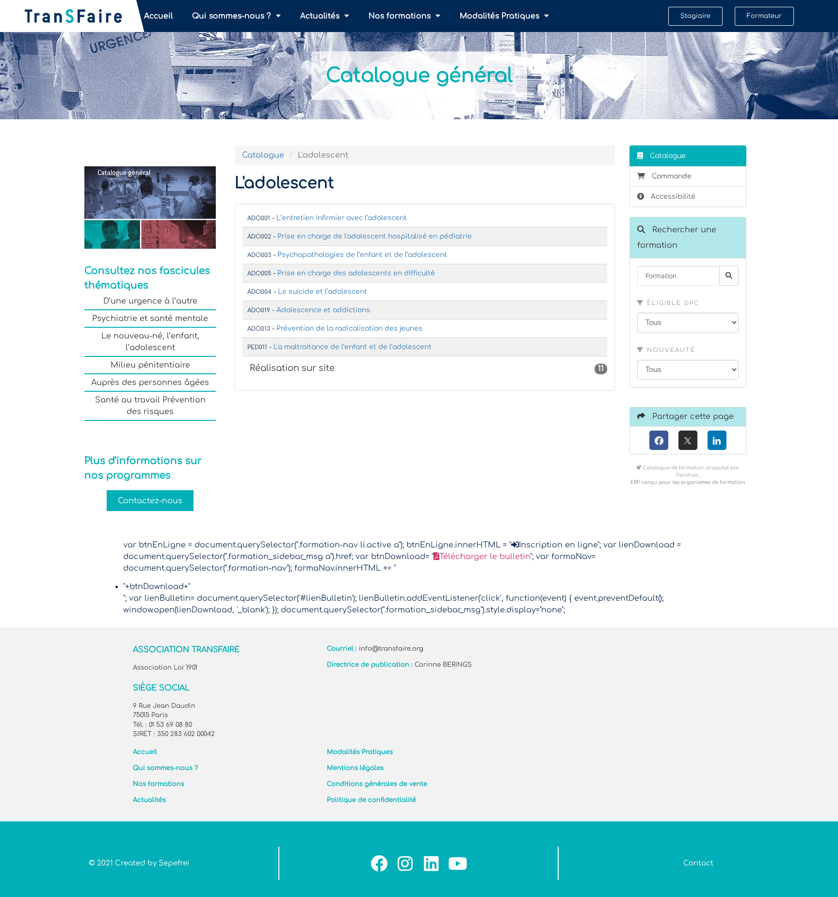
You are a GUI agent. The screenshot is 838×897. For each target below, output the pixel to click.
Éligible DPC (671, 303)
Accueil (158, 16)
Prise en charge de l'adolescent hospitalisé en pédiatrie (374, 236)
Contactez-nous (150, 500)
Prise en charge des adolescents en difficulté (356, 273)
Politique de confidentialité (371, 800)
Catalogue (263, 155)
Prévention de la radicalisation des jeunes (349, 328)
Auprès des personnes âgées (150, 382)
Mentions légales (355, 768)
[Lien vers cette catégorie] (346, 368)
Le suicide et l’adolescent (322, 291)
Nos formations (400, 16)
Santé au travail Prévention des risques (150, 406)
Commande (672, 176)
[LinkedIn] (717, 440)
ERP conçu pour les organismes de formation (687, 482)
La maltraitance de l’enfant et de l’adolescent (353, 347)
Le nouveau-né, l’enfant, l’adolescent (150, 342)
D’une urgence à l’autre (150, 301)
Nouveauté (669, 350)
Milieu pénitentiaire (150, 365)
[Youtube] (457, 863)
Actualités (319, 16)
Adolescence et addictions (323, 310)
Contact (698, 863)
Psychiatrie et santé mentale (150, 318)
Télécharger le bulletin (484, 556)
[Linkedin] (431, 863)
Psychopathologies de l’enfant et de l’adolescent (362, 254)
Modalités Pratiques (499, 16)
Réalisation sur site (428, 368)
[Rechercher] (729, 276)
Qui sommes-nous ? (231, 16)
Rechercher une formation (676, 237)
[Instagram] (405, 863)
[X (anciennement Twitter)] (687, 440)
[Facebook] (658, 440)
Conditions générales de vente (377, 784)
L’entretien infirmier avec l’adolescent (341, 218)
